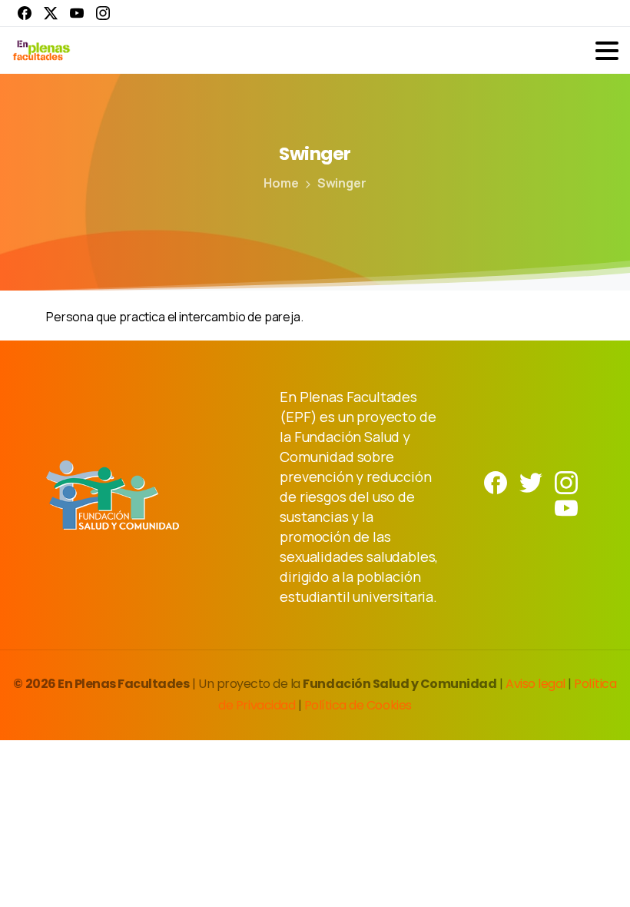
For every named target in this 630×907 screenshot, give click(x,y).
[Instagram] (103, 13)
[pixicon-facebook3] (495, 481)
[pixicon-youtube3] (566, 507)
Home (281, 182)
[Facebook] (25, 13)
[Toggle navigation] (607, 51)
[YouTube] (77, 13)
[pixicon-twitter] (531, 481)
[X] (51, 13)
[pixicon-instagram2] (566, 481)
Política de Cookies (358, 705)
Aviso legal (537, 684)
